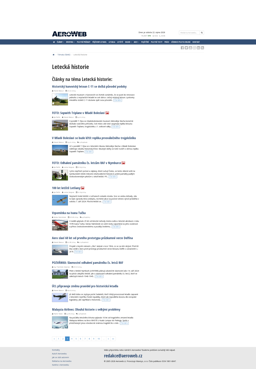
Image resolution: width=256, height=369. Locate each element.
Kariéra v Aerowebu (60, 365)
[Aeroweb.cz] (69, 34)
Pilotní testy (156, 42)
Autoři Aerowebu (59, 353)
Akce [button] (136, 42)
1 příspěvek (83, 142)
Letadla (112, 42)
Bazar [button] (128, 42)
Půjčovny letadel (99, 42)
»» (113, 338)
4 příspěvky (85, 217)
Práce (166, 42)
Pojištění (145, 42)
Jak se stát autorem (60, 357)
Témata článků (63, 54)
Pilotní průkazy (83, 42)
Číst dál (117, 100)
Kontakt (196, 42)
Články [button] (60, 42)
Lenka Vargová (68, 167)
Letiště (120, 42)
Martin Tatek (58, 314)
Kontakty (56, 350)
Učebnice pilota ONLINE (180, 42)
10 (99, 338)
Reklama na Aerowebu (61, 361)
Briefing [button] (70, 42)
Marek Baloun (58, 91)
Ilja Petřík (56, 117)
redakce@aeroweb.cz (123, 355)
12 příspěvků (83, 242)
